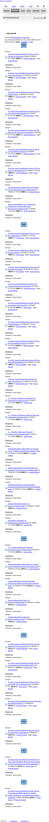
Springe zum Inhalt (6, 1)
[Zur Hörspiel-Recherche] (6, 10)
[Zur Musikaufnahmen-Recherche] (22, 10)
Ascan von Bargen (29, 211)
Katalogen (24, 42)
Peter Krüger (28, 667)
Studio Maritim (13, 61)
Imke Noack (20, 238)
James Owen (28, 403)
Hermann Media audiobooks (29, 764)
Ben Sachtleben (21, 78)
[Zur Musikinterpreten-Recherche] (36, 10)
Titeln (31, 42)
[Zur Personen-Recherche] (15, 10)
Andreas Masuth (34, 192)
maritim (21, 56)
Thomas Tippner (21, 706)
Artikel (22, 6)
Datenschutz (24, 821)
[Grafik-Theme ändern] (44, 6)
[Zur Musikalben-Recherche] (28, 10)
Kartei (14, 6)
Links (30, 6)
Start (5, 6)
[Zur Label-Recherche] (43, 10)
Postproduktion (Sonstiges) (21, 37)
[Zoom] (38, 6)
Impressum (13, 821)
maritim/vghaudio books (28, 190)
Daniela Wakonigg (29, 58)
